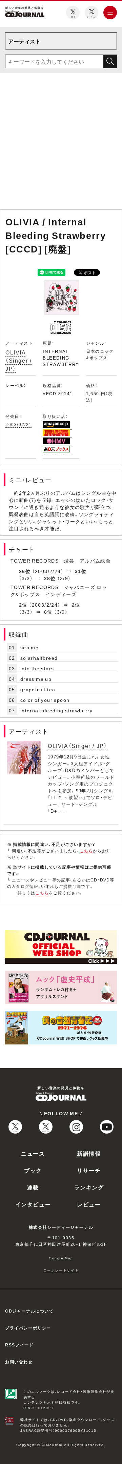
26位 (24, 571)
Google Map (61, 1257)
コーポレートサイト (61, 1270)
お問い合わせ (19, 1362)
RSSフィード (19, 1345)
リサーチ (89, 1170)
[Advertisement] (61, 143)
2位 (23, 604)
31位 (80, 571)
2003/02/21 (18, 424)
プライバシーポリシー (28, 1328)
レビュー (89, 1204)
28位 (50, 578)
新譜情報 (89, 1153)
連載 (33, 1187)
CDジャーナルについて (29, 1311)
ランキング (89, 1187)
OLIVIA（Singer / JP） (18, 360)
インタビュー (33, 1204)
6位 (48, 611)
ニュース (33, 1153)
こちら (86, 851)
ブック (33, 1170)
